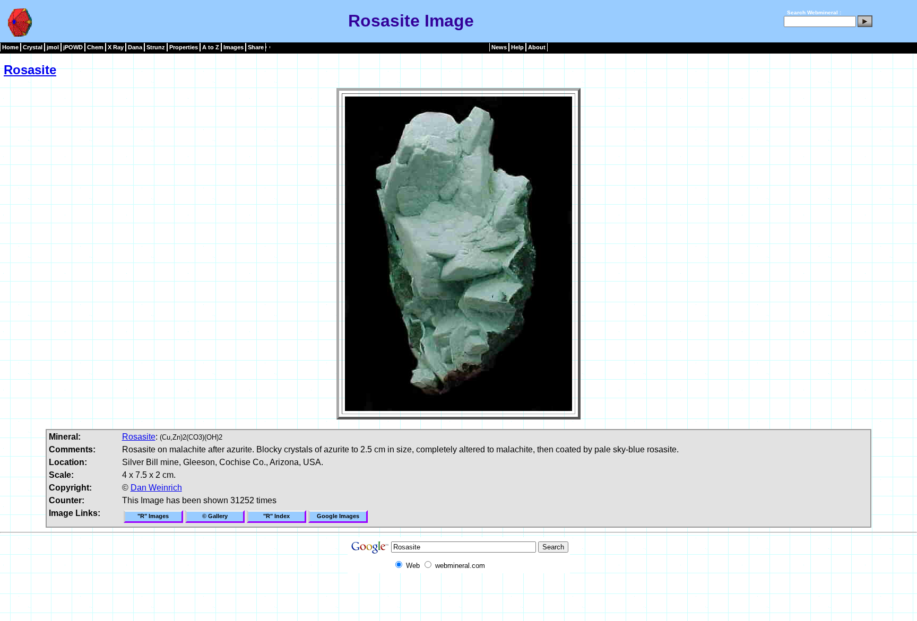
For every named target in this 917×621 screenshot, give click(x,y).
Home (10, 47)
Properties (183, 47)
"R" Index (276, 516)
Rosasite (30, 70)
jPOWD (73, 47)
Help (517, 47)
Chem (95, 47)
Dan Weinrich (156, 487)
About (537, 47)
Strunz (155, 47)
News (499, 47)
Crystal (32, 47)
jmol (53, 47)
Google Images (338, 516)
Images (233, 47)
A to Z (210, 47)
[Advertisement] (458, 597)
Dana (135, 47)
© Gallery (215, 516)
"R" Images (153, 516)
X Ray (116, 47)
